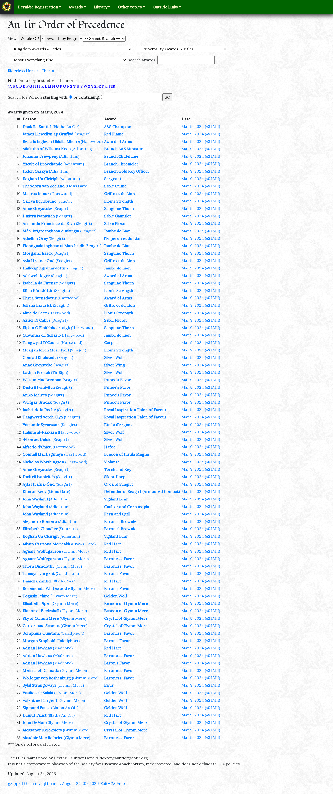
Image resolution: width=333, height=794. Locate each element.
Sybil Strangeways (39, 685)
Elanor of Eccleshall (41, 610)
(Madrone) (63, 648)
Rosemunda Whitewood (45, 588)
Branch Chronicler (121, 163)
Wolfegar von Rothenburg (47, 677)
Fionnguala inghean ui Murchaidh (53, 245)
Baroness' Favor (119, 558)
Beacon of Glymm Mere (126, 603)
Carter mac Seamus (41, 625)
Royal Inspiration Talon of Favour (135, 409)
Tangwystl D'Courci (41, 342)
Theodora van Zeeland (44, 186)
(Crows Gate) (83, 543)
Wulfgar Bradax (37, 402)
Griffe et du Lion (119, 193)
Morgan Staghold (39, 640)
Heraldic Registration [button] (38, 6)
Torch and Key (117, 469)
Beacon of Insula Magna (126, 454)
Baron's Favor (117, 573)
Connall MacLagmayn (43, 454)
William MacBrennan (42, 379)
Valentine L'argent (40, 700)
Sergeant (112, 178)
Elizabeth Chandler (40, 528)
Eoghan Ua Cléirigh (41, 178)
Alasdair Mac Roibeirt (43, 737)
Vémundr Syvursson (41, 424)
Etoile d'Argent (118, 424)
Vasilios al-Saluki (38, 692)
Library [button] (100, 6)
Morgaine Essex (37, 253)
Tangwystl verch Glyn (43, 417)
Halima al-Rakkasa (40, 432)
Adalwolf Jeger (36, 275)
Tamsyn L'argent (39, 573)
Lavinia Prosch (36, 372)
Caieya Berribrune (39, 201)
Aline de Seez (35, 312)
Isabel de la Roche (39, 409)
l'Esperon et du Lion (123, 238)
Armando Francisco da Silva (49, 223)
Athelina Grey (35, 238)
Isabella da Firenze (40, 282)
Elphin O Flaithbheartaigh (46, 327)
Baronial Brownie (120, 521)
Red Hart (112, 543)
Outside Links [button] (165, 6)
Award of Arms (118, 141)
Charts (47, 70)
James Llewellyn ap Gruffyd (48, 133)
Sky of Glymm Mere (41, 618)
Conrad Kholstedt (39, 357)
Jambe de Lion (117, 230)
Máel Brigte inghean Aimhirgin (51, 230)
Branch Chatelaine (121, 156)
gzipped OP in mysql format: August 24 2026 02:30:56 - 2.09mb (66, 783)
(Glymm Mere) (75, 551)
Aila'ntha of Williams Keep (47, 148)
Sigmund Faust (36, 707)
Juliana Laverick (37, 305)
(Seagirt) (82, 133)
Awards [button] (76, 6)
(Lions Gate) (77, 186)
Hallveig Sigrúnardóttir (44, 268)
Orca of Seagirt (118, 484)
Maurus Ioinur (36, 193)
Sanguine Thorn (119, 208)
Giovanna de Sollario (42, 335)
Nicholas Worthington (43, 461)
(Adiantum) (82, 148)
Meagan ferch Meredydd (46, 350)
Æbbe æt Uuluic (37, 439)
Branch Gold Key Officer (126, 171)
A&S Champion (117, 126)
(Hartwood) (92, 141)
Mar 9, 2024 (200, 126)
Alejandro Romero (40, 521)
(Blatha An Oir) (65, 126)
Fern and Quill (117, 513)
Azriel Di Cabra (36, 320)
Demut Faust (35, 715)
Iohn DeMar (34, 722)
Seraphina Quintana (41, 633)
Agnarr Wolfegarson (42, 551)
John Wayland (35, 499)
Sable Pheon (115, 223)
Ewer (109, 685)
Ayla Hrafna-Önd (39, 260)
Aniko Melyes (35, 394)
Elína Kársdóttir (38, 290)
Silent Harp (114, 476)
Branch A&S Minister (123, 148)
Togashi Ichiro (36, 595)
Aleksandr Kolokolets (42, 730)
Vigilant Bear (116, 499)
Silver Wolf (114, 357)
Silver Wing (114, 364)
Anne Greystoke (37, 208)
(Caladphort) (67, 573)
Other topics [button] (130, 6)
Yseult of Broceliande (42, 163)
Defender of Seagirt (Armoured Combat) (142, 491)
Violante (111, 461)
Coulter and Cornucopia (126, 506)
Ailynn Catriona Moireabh (46, 543)
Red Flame (114, 133)
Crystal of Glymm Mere (125, 618)
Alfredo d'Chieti (37, 446)
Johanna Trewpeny (40, 156)
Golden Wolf (115, 595)
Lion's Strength (118, 201)
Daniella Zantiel (37, 126)
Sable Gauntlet (117, 215)
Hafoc (110, 446)
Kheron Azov (35, 491)
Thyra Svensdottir (40, 297)
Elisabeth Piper (36, 603)
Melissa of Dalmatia (41, 670)
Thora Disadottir (38, 566)
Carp (108, 342)
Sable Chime (115, 186)
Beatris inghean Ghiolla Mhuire (51, 141)
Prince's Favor (117, 379)
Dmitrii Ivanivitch (39, 215)
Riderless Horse (23, 70)
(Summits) (68, 528)
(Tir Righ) (59, 372)
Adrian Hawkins (37, 648)
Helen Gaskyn (35, 171)
